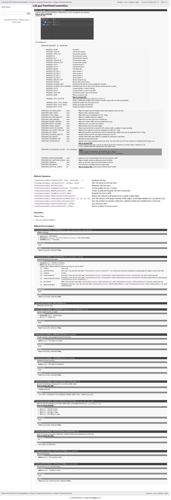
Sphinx (95, 498)
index (137, 2)
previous (120, 2)
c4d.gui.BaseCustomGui (44, 2)
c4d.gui (32, 2)
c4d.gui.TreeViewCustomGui (62, 2)
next (125, 2)
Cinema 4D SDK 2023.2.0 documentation (14, 2)
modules (131, 2)
